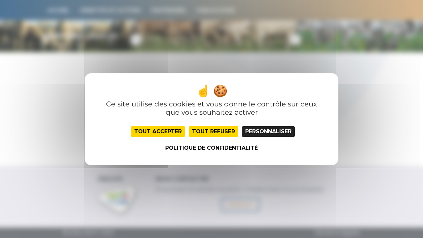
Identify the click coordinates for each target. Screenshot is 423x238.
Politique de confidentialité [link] (211, 148)
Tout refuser (213, 131)
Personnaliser (268, 131)
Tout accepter (158, 131)
